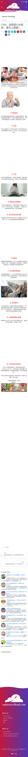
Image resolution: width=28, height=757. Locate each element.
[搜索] (26, 7)
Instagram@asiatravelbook (10, 736)
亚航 (4, 722)
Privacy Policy (6, 716)
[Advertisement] (14, 51)
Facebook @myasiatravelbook (11, 734)
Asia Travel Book (14, 749)
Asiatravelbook (7, 731)
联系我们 (5, 720)
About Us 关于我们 (7, 718)
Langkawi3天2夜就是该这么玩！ (14, 608)
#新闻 (7, 547)
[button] (6, 31)
